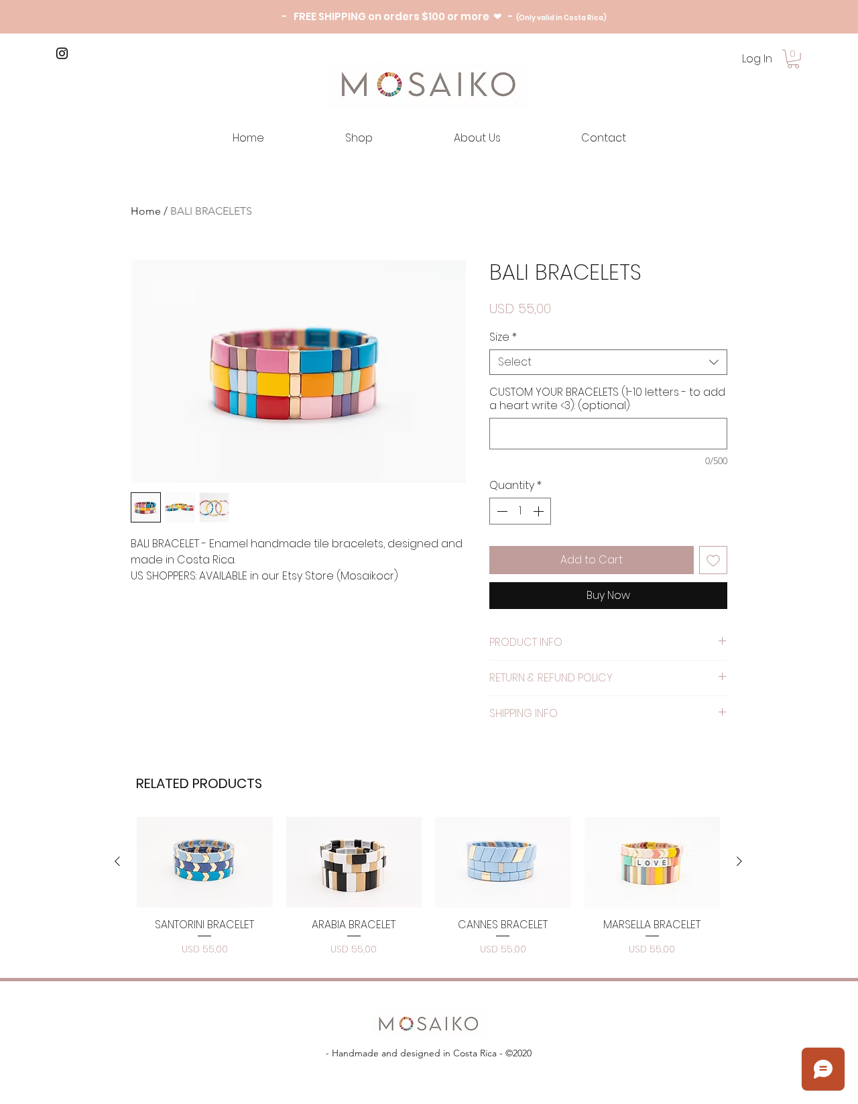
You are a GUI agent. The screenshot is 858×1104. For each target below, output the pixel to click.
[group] (428, 887)
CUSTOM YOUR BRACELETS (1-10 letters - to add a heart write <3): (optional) (607, 399)
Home (146, 211)
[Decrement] (500, 511)
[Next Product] (739, 861)
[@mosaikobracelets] (62, 53)
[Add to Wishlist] (713, 560)
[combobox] (608, 362)
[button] (793, 59)
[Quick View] (205, 862)
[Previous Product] (117, 861)
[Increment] (539, 511)
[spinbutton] (520, 511)
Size (503, 337)
